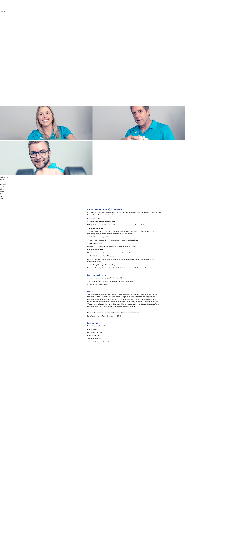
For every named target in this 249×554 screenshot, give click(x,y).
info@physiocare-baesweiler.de (102, 342)
